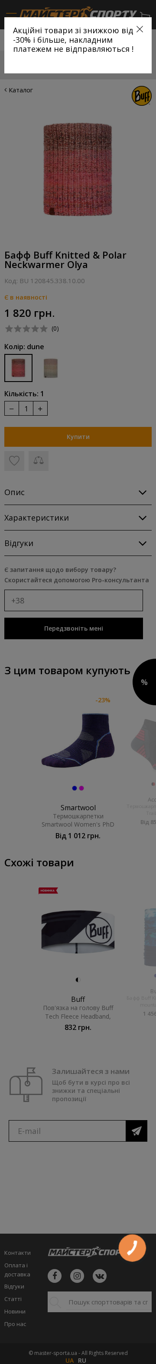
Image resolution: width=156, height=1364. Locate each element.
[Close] (139, 29)
